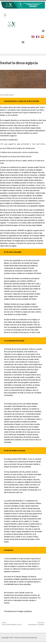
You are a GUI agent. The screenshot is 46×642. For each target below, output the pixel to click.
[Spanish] (42, 36)
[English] (33, 36)
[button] (43, 31)
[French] (38, 36)
